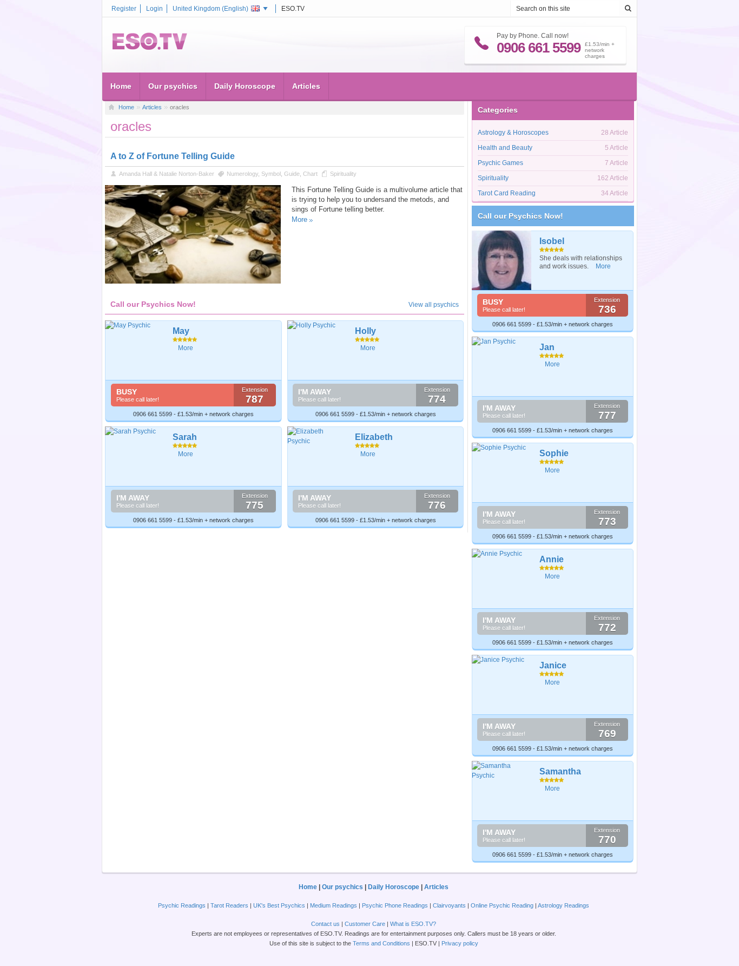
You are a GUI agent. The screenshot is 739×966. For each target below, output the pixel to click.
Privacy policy (459, 943)
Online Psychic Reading (502, 905)
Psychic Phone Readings (395, 905)
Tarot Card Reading (507, 193)
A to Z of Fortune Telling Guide (172, 156)
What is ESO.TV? (413, 924)
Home (120, 86)
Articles (306, 86)
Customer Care (365, 924)
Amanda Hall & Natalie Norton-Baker (166, 173)
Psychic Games (500, 163)
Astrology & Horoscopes (513, 132)
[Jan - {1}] (501, 366)
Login (154, 8)
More (299, 219)
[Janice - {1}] (501, 684)
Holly (365, 331)
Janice (552, 665)
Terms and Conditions (381, 943)
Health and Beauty (505, 148)
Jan (547, 347)
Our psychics (172, 86)
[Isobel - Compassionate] (501, 260)
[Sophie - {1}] (501, 472)
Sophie (554, 453)
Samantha (560, 771)
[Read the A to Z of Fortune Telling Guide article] (193, 281)
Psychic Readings (182, 905)
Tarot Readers (229, 905)
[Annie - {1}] (501, 578)
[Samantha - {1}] (501, 790)
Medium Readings (333, 905)
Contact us (325, 924)
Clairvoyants (449, 905)
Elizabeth (374, 437)
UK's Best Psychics (279, 905)
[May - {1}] (134, 350)
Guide (292, 173)
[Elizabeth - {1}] (317, 456)
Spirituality (343, 173)
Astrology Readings (563, 905)
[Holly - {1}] (317, 350)
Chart (310, 173)
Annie (551, 559)
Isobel (551, 241)
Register (123, 8)
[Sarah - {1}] (134, 456)
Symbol (271, 173)
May (181, 331)
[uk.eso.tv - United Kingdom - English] (150, 47)
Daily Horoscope (244, 86)
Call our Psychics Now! (520, 216)
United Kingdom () (210, 8)
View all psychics (433, 304)
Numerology (242, 173)
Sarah (185, 437)
